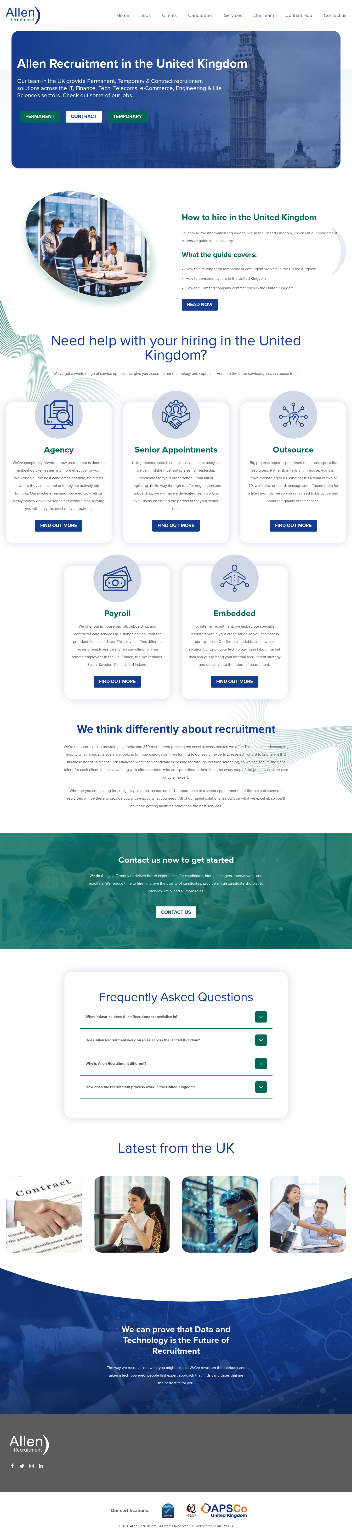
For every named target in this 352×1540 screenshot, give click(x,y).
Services (233, 15)
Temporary (127, 116)
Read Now (199, 304)
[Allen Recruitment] (23, 15)
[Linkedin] (41, 1466)
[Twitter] (22, 1466)
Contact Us (176, 912)
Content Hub (298, 15)
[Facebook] (12, 1466)
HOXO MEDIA (223, 1526)
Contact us (335, 15)
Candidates (200, 15)
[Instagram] (31, 1466)
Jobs (146, 15)
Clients (169, 15)
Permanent (40, 116)
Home (123, 15)
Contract (84, 116)
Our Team (264, 15)
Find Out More (58, 525)
